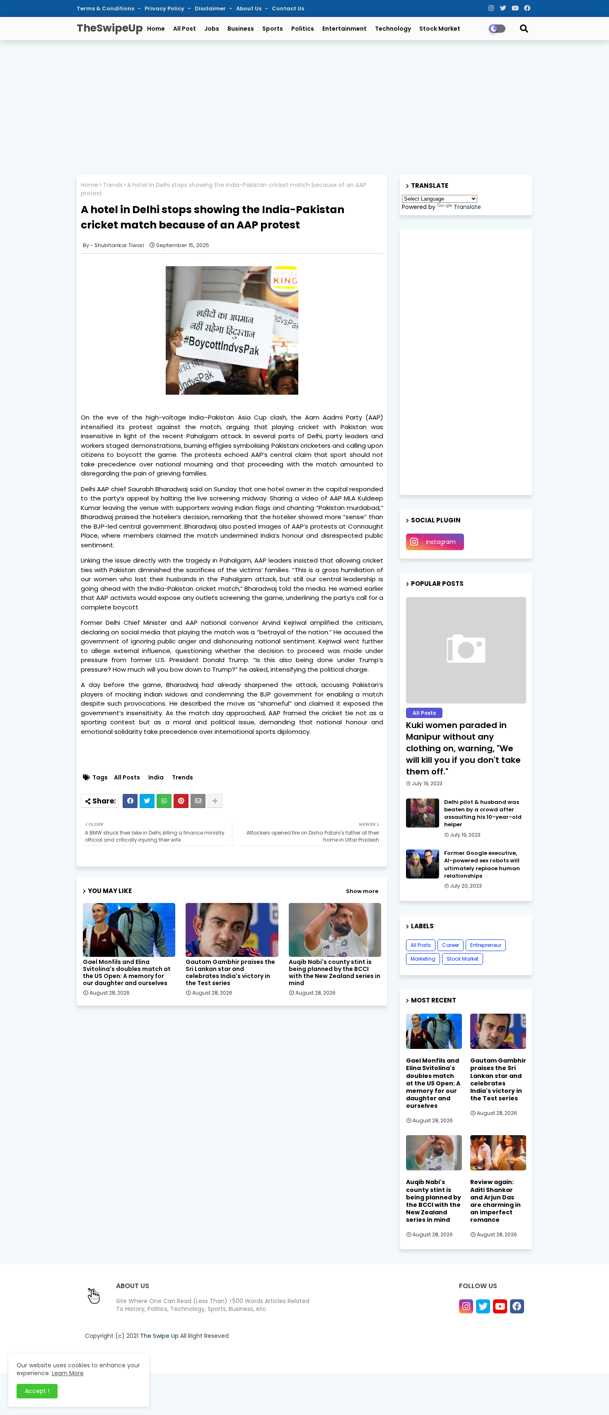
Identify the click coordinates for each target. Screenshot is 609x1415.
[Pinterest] (181, 801)
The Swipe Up (159, 1336)
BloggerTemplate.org (252, 1356)
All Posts (127, 778)
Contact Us (288, 8)
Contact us (404, 1356)
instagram (441, 542)
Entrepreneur (485, 945)
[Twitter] (147, 801)
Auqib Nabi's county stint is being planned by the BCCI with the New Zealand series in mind (334, 973)
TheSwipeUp (110, 28)
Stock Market (439, 28)
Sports (272, 28)
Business (240, 28)
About (375, 1356)
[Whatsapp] (164, 801)
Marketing (423, 958)
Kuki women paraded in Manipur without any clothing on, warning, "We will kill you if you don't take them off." (463, 748)
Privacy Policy (165, 8)
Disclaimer (211, 8)
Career (450, 945)
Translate (467, 207)
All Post (184, 28)
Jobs (211, 28)
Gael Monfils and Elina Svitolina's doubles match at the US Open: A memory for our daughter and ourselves (127, 973)
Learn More (68, 1373)
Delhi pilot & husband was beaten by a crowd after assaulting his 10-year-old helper (483, 814)
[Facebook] (130, 801)
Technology (393, 28)
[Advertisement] (304, 107)
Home (156, 28)
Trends (113, 185)
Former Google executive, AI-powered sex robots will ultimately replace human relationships (482, 864)
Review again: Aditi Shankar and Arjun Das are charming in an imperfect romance (495, 1200)
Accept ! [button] (37, 1391)
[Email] (198, 801)
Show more (362, 891)
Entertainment (344, 28)
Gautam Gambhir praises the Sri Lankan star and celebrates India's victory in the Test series (230, 973)
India (156, 778)
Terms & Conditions (106, 8)
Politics (302, 28)
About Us (249, 8)
